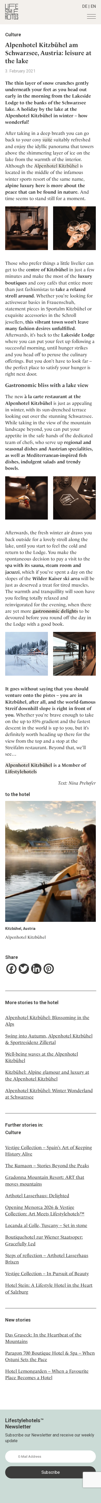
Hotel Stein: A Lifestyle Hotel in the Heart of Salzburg (48, 1288)
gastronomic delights (55, 611)
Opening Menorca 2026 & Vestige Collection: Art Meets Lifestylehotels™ (44, 1210)
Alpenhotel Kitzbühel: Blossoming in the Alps (47, 1021)
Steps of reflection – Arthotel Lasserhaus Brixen (46, 1259)
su (44, 139)
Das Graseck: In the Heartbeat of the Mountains (43, 1338)
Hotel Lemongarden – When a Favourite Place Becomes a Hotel (47, 1374)
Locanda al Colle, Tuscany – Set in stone (46, 1225)
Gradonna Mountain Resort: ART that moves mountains (44, 1180)
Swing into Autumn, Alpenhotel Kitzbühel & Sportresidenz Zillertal (48, 1039)
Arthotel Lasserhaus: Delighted (37, 1195)
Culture (13, 34)
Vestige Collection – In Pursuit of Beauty (47, 1273)
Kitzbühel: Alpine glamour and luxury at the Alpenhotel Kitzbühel (47, 1075)
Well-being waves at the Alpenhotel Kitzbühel (41, 1057)
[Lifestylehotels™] (11, 18)
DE (84, 6)
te (50, 139)
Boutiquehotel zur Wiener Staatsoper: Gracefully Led (44, 1240)
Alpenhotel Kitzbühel (56, 166)
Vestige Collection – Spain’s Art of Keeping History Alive (48, 1151)
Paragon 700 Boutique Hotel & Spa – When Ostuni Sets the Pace (50, 1356)
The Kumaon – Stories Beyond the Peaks (47, 1165)
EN (93, 6)
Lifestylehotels (21, 771)
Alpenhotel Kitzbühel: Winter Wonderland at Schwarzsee (49, 1094)
